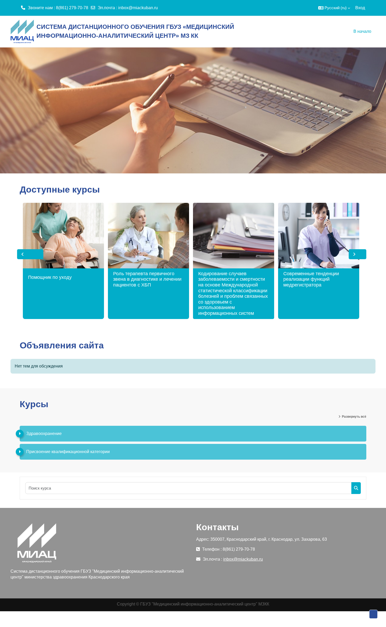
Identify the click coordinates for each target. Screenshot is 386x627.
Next (357, 254)
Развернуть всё (354, 416)
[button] (334, 8)
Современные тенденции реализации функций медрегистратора (311, 279)
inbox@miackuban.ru (138, 8)
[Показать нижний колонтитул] (373, 614)
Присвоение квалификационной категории (68, 451)
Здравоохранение (44, 433)
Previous (30, 254)
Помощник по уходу (50, 277)
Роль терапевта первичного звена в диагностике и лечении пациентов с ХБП (147, 279)
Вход (360, 8)
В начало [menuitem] (362, 31)
